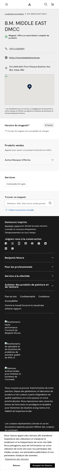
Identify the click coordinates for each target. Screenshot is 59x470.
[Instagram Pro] (19, 243)
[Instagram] (12, 243)
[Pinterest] (32, 243)
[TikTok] (12, 248)
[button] (46, 4)
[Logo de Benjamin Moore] (29, 4)
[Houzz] (45, 243)
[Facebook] (6, 243)
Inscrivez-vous (12, 226)
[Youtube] (26, 243)
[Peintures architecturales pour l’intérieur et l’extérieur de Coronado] (18, 373)
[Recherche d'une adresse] (50, 203)
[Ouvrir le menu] (6, 4)
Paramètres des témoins (17, 459)
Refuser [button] (16, 465)
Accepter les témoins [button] (42, 465)
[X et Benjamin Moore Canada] (39, 243)
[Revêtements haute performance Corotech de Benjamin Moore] (18, 327)
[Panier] (52, 4)
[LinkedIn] (6, 248)
